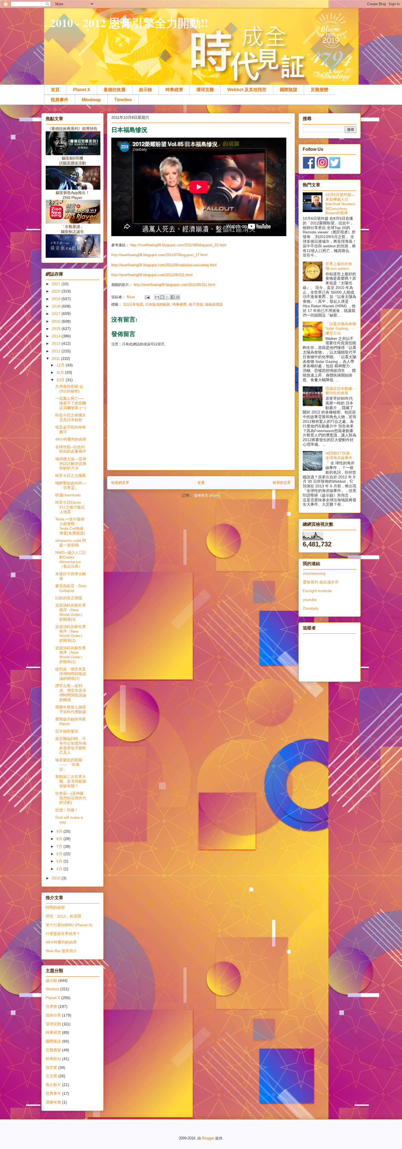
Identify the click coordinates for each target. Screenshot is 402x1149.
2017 (57, 313)
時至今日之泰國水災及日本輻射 (70, 417)
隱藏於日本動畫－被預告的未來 (340, 390)
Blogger (208, 1138)
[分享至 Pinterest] (177, 297)
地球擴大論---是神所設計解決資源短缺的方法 (70, 463)
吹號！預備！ (66, 810)
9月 (59, 831)
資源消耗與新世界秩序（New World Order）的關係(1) (70, 655)
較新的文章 (120, 483)
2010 (57, 878)
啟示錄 (145, 89)
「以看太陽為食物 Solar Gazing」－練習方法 (340, 328)
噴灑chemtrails (68, 495)
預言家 (51, 1067)
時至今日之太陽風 (70, 475)
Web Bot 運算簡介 (61, 951)
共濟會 (51, 1006)
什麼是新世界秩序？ (63, 933)
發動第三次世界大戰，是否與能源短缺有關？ (70, 781)
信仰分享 (53, 1015)
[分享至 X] (167, 297)
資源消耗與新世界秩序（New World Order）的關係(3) (70, 612)
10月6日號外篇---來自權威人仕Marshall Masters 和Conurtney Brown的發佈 (340, 203)
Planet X (81, 89)
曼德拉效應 (115, 89)
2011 (56, 358)
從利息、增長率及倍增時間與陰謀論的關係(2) (70, 674)
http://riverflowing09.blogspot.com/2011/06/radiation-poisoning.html (164, 265)
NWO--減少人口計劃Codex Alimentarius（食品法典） (70, 559)
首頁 (55, 89)
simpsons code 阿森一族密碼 (70, 542)
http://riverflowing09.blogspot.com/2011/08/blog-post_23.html (178, 245)
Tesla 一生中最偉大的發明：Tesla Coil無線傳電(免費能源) (70, 526)
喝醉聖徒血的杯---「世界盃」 (70, 485)
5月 (59, 861)
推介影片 (53, 1085)
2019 (57, 299)
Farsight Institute (317, 591)
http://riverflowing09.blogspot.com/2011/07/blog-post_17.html (159, 255)
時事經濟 (174, 89)
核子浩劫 (196, 304)
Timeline (123, 99)
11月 (60, 372)
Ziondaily (310, 608)
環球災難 (205, 89)
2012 (57, 351)
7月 (59, 846)
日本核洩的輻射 (157, 304)
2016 (57, 321)
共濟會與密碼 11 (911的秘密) (69, 388)
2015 (57, 328)
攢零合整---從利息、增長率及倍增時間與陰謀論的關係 (70, 693)
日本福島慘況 (66, 731)
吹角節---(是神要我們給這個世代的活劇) (70, 798)
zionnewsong (314, 573)
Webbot (52, 989)
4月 (59, 869)
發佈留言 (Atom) (207, 495)
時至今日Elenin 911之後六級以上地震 (70, 507)
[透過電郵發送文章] (147, 297)
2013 (57, 343)
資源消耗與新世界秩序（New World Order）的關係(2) (70, 633)
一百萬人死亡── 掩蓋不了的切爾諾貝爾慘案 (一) (70, 403)
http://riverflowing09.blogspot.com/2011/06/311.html (152, 275)
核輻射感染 (214, 304)
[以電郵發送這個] (157, 297)
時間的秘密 (55, 907)
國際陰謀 (288, 89)
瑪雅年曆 (53, 1102)
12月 (61, 365)
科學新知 (53, 1059)
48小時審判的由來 (70, 439)
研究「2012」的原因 (63, 916)
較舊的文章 (282, 483)
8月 (59, 839)
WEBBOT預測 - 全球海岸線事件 (338, 455)
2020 (57, 291)
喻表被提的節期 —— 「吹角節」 (68, 764)
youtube (310, 599)
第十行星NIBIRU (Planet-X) (69, 925)
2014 (57, 336)
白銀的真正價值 (68, 598)
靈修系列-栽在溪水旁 (321, 582)
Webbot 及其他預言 (246, 89)
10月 (61, 380)
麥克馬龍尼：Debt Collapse (70, 588)
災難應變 (319, 89)
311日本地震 (133, 304)
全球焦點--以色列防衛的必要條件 (70, 449)
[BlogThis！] (162, 297)
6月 (59, 854)
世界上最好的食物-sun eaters (338, 266)
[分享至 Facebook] (172, 297)
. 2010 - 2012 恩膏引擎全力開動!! (126, 22)
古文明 (51, 1076)
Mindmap (91, 99)
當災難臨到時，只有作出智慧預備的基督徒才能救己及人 (70, 745)
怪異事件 (59, 99)
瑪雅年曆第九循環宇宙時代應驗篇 (70, 709)
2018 (57, 306)
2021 (57, 284)
